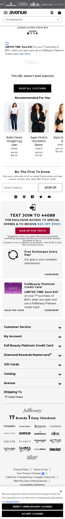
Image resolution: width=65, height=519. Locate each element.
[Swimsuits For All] (40, 441)
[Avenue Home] (18, 12)
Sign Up (50, 187)
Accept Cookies (32, 513)
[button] (52, 12)
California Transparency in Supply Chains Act (31, 477)
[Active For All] (55, 441)
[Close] (60, 491)
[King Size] (55, 449)
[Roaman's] (40, 426)
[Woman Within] (25, 426)
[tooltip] (11, 4)
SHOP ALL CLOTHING (32, 88)
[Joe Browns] (40, 432)
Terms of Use (40, 469)
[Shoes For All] (25, 449)
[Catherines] (55, 426)
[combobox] (32, 19)
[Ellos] (55, 433)
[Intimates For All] (9, 449)
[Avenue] (25, 433)
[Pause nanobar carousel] (28, 33)
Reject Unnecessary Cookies (32, 506)
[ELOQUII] (25, 441)
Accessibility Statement (32, 484)
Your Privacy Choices (28, 473)
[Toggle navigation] (5, 12)
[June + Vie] (9, 441)
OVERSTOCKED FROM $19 (32, 27)
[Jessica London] (9, 433)
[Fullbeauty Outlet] (32, 457)
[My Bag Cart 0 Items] (60, 12)
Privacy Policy (12, 501)
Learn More (24, 53)
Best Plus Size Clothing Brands (31, 481)
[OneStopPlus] (9, 426)
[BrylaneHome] (40, 449)
